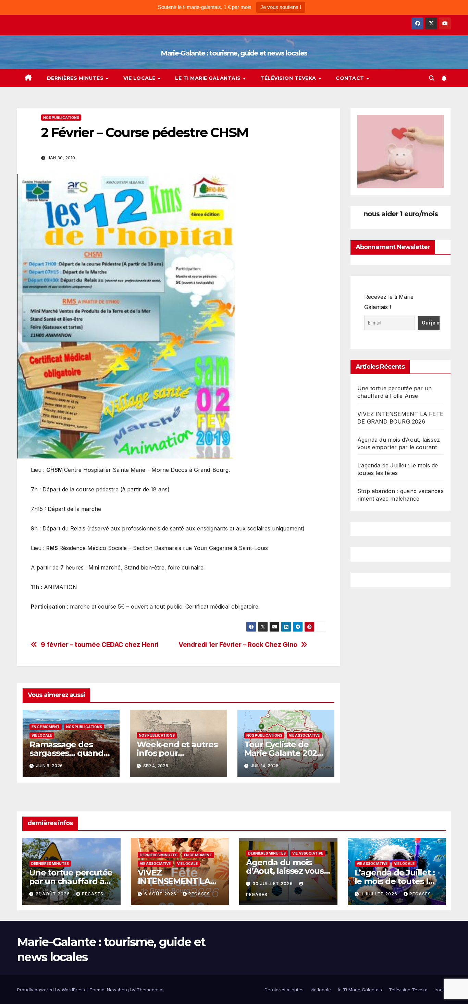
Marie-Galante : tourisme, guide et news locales (234, 53)
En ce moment (46, 727)
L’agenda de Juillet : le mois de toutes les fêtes (396, 881)
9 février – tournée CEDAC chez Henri (100, 645)
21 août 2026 (53, 893)
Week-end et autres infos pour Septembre (177, 753)
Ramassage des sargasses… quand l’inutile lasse (66, 753)
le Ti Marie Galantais (208, 78)
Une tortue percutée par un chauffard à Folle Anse (70, 881)
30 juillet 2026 (273, 883)
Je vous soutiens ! (280, 7)
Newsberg (118, 989)
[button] (431, 78)
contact (351, 78)
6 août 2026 (161, 893)
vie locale (140, 78)
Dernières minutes (76, 78)
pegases (92, 893)
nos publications (61, 117)
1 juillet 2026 (380, 893)
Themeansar (150, 989)
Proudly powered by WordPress (51, 989)
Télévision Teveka (289, 78)
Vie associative (304, 735)
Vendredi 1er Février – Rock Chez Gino (237, 645)
